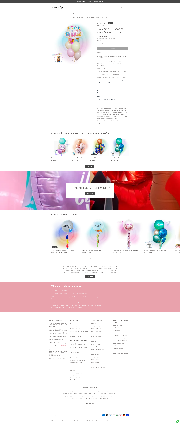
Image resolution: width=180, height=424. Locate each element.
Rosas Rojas (94, 323)
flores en (94, 396)
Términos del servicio (75, 333)
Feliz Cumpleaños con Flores (98, 344)
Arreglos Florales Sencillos (97, 346)
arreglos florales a (103, 398)
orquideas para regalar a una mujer (106, 396)
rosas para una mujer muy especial (88, 398)
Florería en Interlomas (117, 345)
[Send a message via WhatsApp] (177, 421)
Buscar (72, 323)
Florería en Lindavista (117, 348)
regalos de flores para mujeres (71, 396)
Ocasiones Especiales (75, 357)
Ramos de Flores (95, 362)
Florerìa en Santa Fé (117, 330)
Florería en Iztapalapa (117, 351)
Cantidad (99, 40)
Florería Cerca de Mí (96, 336)
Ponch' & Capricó (58, 420)
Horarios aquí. (101, 112)
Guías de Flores (74, 349)
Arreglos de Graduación (97, 364)
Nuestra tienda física (75, 328)
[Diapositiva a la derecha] (93, 258)
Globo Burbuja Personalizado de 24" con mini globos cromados (126, 250)
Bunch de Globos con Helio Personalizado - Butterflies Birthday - (60, 158)
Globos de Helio (95, 354)
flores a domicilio (103, 393)
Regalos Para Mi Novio (96, 331)
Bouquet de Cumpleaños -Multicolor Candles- (98, 158)
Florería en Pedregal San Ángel (119, 335)
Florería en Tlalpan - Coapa (118, 338)
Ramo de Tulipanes (95, 326)
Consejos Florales (74, 352)
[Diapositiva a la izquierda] (86, 258)
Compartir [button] (101, 123)
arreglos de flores (95, 391)
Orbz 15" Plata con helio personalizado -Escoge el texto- (63, 250)
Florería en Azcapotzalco (118, 343)
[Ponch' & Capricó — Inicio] (58, 7)
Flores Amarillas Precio (96, 328)
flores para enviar (93, 393)
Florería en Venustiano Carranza (120, 353)
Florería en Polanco (117, 325)
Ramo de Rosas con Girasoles (98, 349)
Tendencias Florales (75, 355)
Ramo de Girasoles (95, 357)
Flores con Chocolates (96, 351)
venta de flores (105, 391)
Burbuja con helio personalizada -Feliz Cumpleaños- (93, 250)
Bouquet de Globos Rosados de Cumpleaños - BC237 (80, 158)
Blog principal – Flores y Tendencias (79, 347)
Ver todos (90, 193)
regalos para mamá (85, 391)
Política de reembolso (75, 336)
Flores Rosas (94, 341)
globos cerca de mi (85, 396)
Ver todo (90, 166)
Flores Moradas (95, 359)
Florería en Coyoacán (117, 333)
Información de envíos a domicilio (78, 326)
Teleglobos (114, 118)
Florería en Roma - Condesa (119, 327)
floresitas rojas (112, 393)
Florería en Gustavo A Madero (119, 340)
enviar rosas (75, 398)
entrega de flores (83, 393)
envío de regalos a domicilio (70, 393)
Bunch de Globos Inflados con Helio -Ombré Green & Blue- (119, 158)
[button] (64, 13)
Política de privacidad (110, 420)
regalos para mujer (74, 391)
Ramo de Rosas (95, 339)
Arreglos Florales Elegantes (98, 367)
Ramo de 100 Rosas (96, 333)
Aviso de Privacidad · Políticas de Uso (79, 331)
